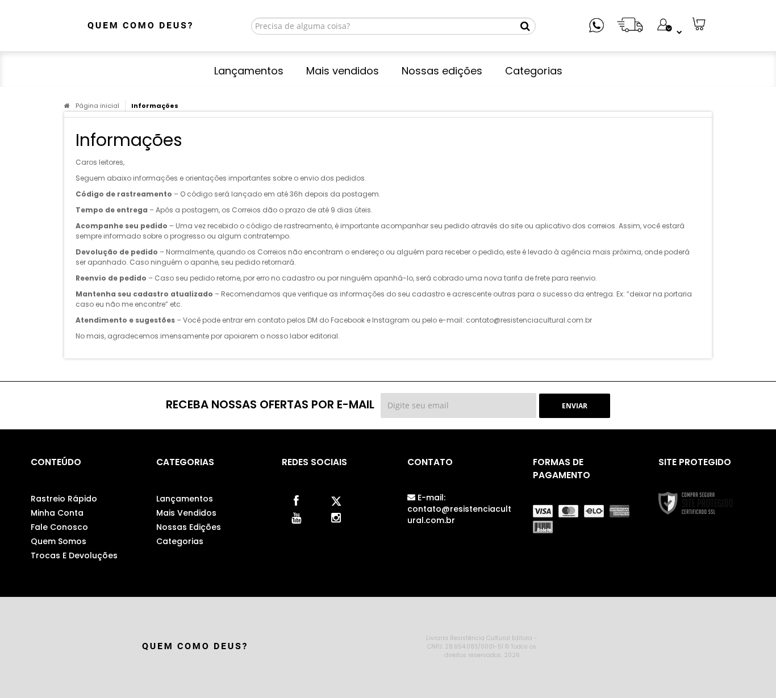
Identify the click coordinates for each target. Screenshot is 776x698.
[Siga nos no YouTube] (296, 516)
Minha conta (57, 513)
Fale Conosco (59, 527)
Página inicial (97, 105)
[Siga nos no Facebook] (296, 499)
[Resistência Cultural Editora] (139, 25)
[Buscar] (525, 26)
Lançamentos (184, 498)
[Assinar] (574, 406)
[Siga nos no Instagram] (336, 516)
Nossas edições (188, 527)
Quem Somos (58, 541)
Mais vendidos (186, 513)
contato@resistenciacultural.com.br (459, 509)
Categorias (179, 541)
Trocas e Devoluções (74, 555)
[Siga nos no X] (336, 499)
